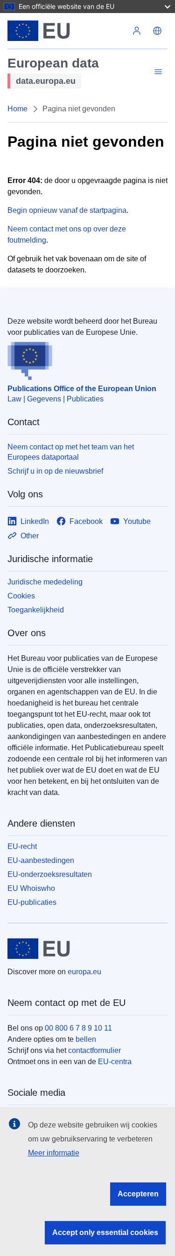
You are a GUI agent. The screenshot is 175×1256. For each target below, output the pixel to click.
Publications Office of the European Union (81, 389)
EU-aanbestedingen (40, 860)
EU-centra (115, 1062)
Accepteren (138, 1194)
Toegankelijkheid (35, 610)
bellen (86, 1039)
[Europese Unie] (66, 30)
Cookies (21, 596)
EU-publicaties (31, 902)
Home (17, 109)
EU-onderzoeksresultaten (49, 874)
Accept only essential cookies (105, 1232)
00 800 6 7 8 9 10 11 (78, 1028)
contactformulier (94, 1050)
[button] (157, 30)
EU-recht (22, 846)
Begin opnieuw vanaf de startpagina (66, 210)
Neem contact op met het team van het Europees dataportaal (70, 452)
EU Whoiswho (31, 888)
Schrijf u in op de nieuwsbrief (55, 471)
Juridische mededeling (45, 582)
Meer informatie (53, 1153)
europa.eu (84, 972)
